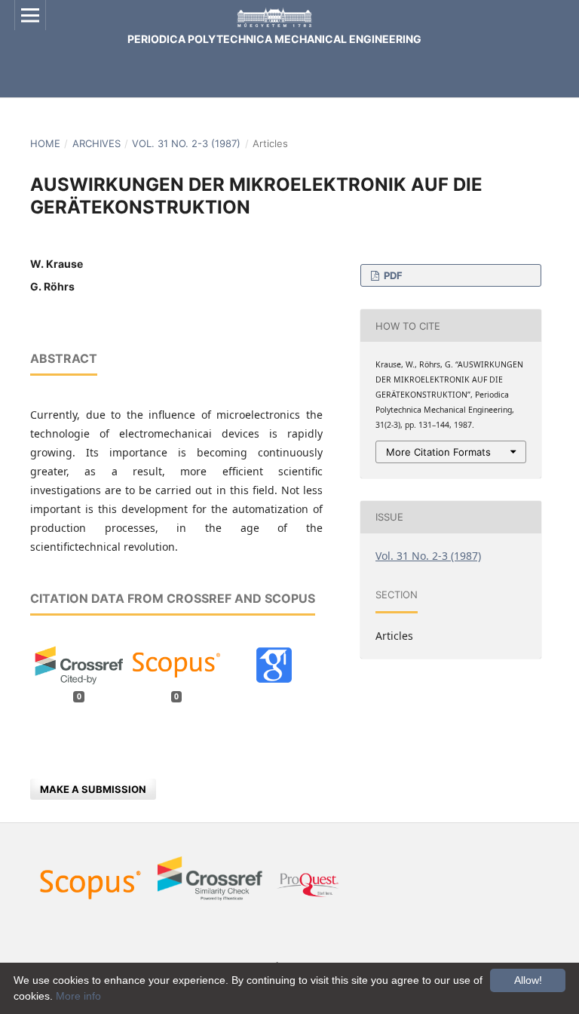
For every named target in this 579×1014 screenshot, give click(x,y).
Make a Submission (93, 789)
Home (45, 143)
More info (78, 996)
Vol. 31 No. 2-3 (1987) (186, 143)
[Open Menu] (30, 15)
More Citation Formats (438, 452)
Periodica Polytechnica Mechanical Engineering (274, 38)
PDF (392, 275)
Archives (96, 143)
